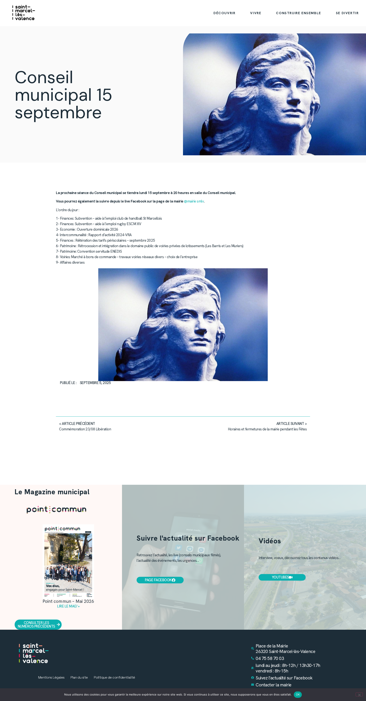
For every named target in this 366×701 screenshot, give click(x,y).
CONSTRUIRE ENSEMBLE (298, 13)
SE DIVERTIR (347, 13)
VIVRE (255, 13)
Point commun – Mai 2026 (68, 601)
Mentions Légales (51, 677)
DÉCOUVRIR (224, 13)
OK (298, 694)
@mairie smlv (194, 201)
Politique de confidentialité (114, 677)
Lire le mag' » (68, 606)
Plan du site (79, 677)
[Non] (359, 694)
